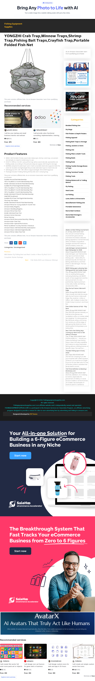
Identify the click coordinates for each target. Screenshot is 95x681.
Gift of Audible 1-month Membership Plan (18, 192)
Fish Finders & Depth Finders (76, 134)
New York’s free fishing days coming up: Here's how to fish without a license (75, 332)
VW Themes (33, 414)
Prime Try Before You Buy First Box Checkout (19, 226)
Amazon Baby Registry (12, 207)
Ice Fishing (69, 195)
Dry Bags (69, 129)
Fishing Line (70, 150)
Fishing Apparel (71, 138)
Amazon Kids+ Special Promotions (16, 223)
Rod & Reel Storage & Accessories (73, 216)
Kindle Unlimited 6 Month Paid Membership (18, 202)
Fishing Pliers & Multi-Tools (75, 154)
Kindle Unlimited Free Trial (12, 213)
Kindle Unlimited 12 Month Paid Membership (18, 194)
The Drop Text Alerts (11, 200)
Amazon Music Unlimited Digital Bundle (17, 230)
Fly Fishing (69, 186)
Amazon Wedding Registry (13, 209)
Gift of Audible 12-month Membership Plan (18, 182)
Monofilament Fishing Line (75, 203)
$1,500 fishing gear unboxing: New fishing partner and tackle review (76, 269)
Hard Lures (70, 190)
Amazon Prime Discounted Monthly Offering (19, 219)
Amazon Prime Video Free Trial (14, 232)
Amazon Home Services (12, 215)
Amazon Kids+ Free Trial (12, 221)
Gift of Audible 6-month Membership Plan (18, 190)
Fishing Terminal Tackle (74, 172)
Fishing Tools (70, 176)
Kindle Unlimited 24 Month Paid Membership (19, 184)
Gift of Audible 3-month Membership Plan (18, 188)
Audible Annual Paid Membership (15, 179)
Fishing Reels (70, 158)
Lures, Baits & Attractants (75, 199)
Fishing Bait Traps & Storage (76, 142)
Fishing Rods (70, 162)
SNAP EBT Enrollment (11, 196)
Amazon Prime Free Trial (12, 211)
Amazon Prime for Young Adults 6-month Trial (19, 205)
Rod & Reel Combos (73, 211)
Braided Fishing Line (73, 125)
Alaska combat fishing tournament (77, 230)
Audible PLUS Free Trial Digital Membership (18, 198)
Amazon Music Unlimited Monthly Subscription (19, 228)
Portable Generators (73, 207)
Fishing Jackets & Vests (74, 146)
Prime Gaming (9, 217)
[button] (47, 32)
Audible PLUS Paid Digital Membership (17, 186)
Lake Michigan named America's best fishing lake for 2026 (76, 249)
